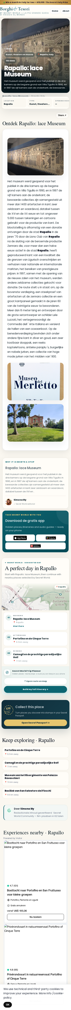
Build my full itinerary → (35, 689)
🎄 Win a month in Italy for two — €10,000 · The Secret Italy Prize (35, 2)
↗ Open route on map (35, 681)
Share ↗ (62, 115)
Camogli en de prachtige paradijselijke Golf (37, 656)
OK (7, 1004)
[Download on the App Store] (20, 537)
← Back (8, 48)
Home (55, 11)
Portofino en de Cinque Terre (31, 638)
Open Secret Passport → (36, 722)
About (66, 11)
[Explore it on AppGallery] (35, 545)
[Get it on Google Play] (51, 537)
